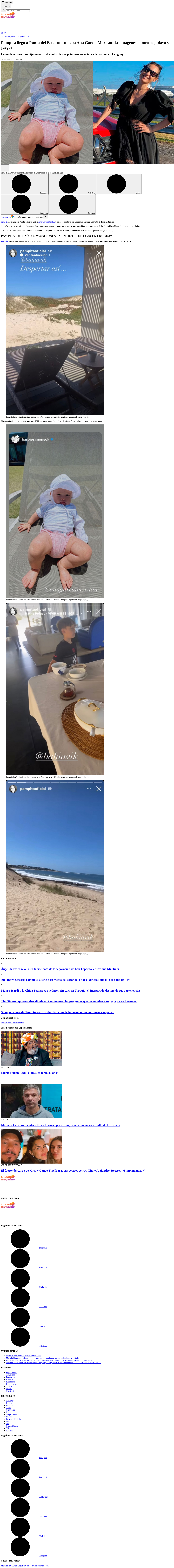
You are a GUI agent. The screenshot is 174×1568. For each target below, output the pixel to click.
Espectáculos (23, 36)
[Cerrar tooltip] (45, 217)
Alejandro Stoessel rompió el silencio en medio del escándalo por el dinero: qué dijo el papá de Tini (65, 979)
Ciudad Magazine (8, 36)
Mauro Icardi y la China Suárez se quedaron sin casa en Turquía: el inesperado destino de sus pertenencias (70, 990)
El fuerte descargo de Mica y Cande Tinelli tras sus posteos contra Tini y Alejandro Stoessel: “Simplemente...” (73, 1170)
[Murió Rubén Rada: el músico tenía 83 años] (87, 1048)
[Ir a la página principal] (20, 30)
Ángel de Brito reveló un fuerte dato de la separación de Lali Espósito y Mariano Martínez (60, 969)
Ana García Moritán (46, 222)
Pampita (4, 222)
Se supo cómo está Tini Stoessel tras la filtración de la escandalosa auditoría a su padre (57, 1012)
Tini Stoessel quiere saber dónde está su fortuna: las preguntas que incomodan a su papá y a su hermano (69, 1001)
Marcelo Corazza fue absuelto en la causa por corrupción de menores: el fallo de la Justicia (60, 1125)
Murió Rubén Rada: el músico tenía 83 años (29, 1072)
